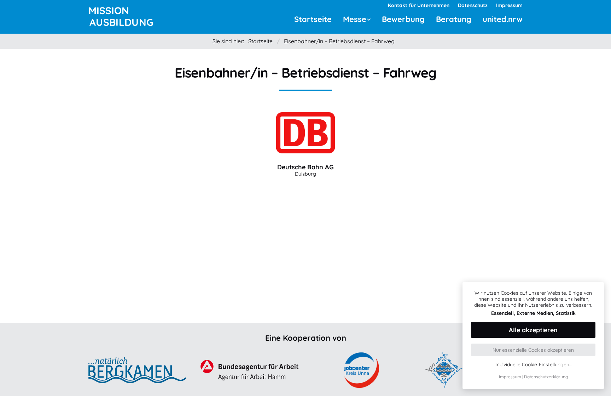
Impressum (510, 376)
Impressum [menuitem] (509, 5)
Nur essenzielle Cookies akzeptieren (533, 350)
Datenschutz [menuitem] (473, 5)
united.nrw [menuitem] (503, 19)
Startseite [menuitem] (313, 19)
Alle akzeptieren (533, 330)
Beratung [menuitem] (453, 19)
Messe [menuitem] (354, 19)
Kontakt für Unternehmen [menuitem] (418, 5)
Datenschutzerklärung (546, 376)
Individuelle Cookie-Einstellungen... (533, 365)
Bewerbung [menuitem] (403, 19)
